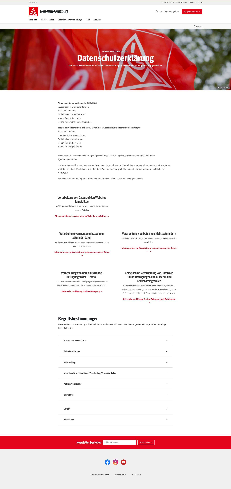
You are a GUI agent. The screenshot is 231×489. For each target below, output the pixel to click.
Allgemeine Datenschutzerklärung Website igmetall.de (81, 215)
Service (97, 19)
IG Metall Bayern (181, 2)
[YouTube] (123, 462)
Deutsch (191, 2)
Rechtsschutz (47, 19)
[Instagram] (115, 462)
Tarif (88, 19)
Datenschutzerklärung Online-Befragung (81, 291)
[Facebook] (107, 462)
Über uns (33, 19)
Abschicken (145, 442)
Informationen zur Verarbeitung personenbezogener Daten (81, 251)
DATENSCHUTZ (120, 474)
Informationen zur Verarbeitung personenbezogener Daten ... (149, 249)
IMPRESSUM (136, 474)
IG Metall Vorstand (168, 2)
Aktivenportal (33, 2)
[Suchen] (157, 11)
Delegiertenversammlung (70, 19)
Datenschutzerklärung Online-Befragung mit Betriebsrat (149, 299)
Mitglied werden (191, 11)
